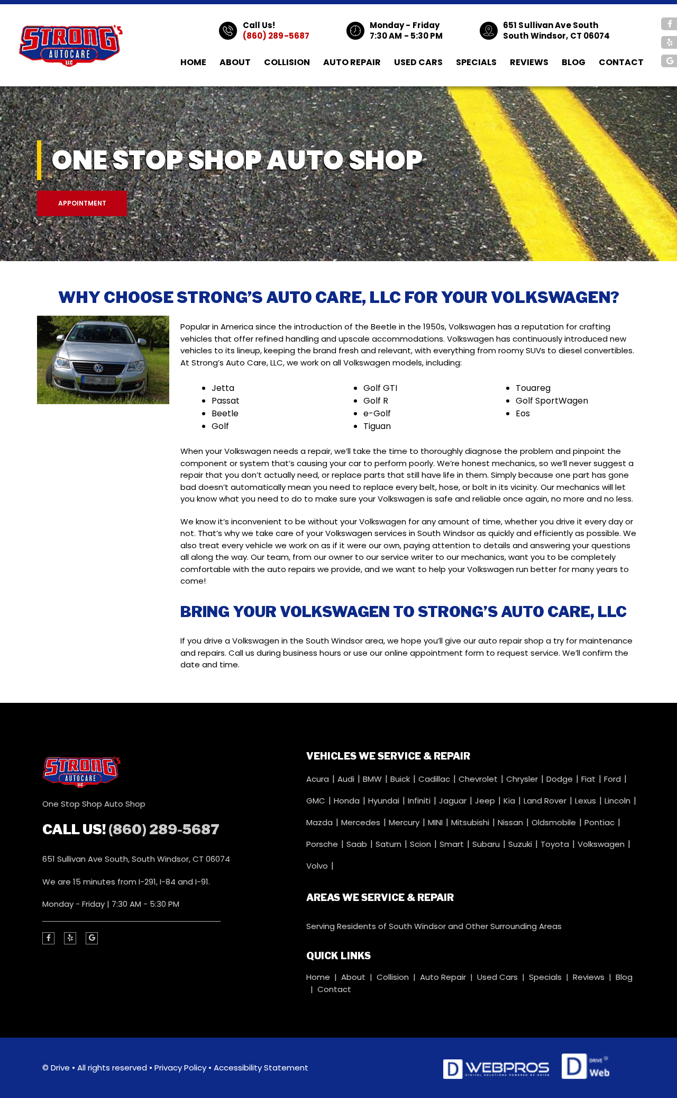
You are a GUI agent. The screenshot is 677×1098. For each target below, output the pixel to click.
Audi (346, 778)
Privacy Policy (180, 1067)
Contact (621, 62)
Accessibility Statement (261, 1067)
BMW (373, 778)
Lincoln (619, 800)
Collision (287, 62)
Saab (357, 844)
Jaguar (454, 800)
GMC (316, 800)
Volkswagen (602, 844)
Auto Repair (352, 62)
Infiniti (420, 800)
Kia (510, 800)
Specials (476, 62)
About (235, 62)
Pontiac (600, 822)
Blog (573, 62)
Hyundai (384, 800)
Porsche (323, 844)
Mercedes (361, 822)
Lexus (586, 800)
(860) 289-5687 (276, 35)
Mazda (320, 822)
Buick (401, 778)
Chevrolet (479, 778)
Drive (60, 1067)
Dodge (560, 778)
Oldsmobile (555, 822)
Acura (318, 778)
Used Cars (418, 62)
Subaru (487, 844)
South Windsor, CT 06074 (556, 35)
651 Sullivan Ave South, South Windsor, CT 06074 (136, 858)
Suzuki (521, 844)
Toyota (556, 844)
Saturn (390, 844)
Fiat (589, 778)
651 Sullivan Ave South (550, 25)
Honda (348, 800)
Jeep (486, 800)
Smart (453, 844)
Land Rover (546, 800)
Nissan (511, 822)
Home (193, 62)
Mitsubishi (471, 822)
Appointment (82, 203)
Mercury (405, 822)
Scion (421, 844)
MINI (436, 822)
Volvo (318, 865)
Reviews (529, 62)
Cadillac (435, 778)
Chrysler (523, 778)
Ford (613, 778)
